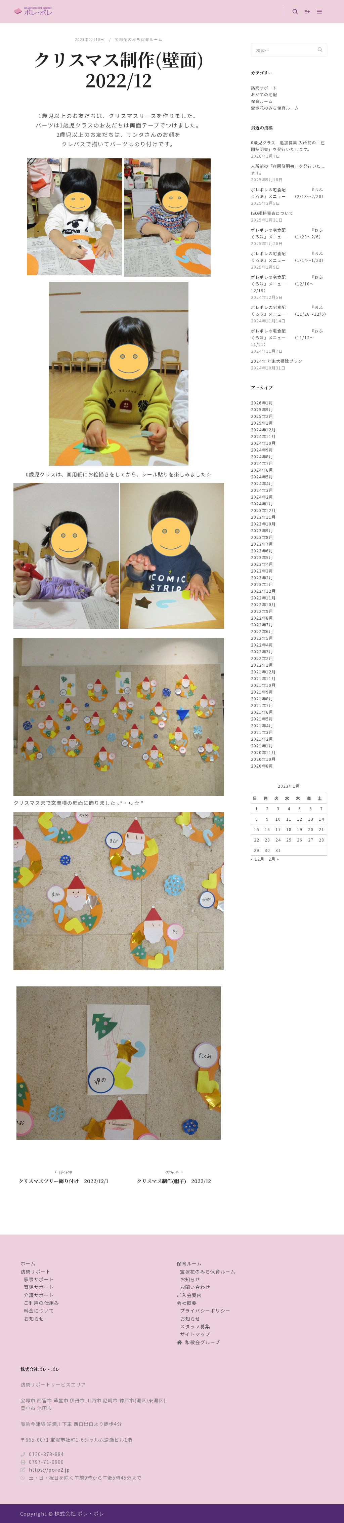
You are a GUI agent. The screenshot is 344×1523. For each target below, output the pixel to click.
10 (278, 819)
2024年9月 (262, 450)
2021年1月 (262, 745)
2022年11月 (263, 597)
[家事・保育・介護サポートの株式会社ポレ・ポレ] (33, 11)
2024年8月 (262, 456)
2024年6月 (262, 470)
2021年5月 (262, 718)
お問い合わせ (195, 1287)
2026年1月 (262, 402)
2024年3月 (262, 490)
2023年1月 (262, 584)
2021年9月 (262, 692)
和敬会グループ (202, 1342)
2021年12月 (263, 671)
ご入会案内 (189, 1295)
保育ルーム (262, 101)
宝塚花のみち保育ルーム (139, 39)
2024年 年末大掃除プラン (276, 361)
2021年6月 (262, 712)
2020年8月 (262, 766)
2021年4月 (262, 725)
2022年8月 (262, 618)
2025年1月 (262, 423)
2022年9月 (262, 611)
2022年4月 (262, 645)
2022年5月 (262, 638)
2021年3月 (262, 732)
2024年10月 (263, 443)
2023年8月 (262, 537)
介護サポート (39, 1295)
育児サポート (39, 1287)
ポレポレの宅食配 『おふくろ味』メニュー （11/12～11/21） (287, 337)
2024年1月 (262, 503)
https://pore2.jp (49, 1469)
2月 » (273, 859)
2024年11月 (263, 436)
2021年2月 (262, 739)
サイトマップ (195, 1334)
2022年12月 (263, 591)
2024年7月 (262, 463)
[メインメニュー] (319, 11)
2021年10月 (263, 685)
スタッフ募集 (195, 1326)
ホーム (28, 1263)
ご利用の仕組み (41, 1302)
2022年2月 (262, 658)
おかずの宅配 (264, 94)
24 (278, 840)
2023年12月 (263, 510)
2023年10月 (263, 523)
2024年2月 (262, 497)
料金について (39, 1310)
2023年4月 (262, 564)
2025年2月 (262, 416)
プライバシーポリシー (205, 1310)
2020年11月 (263, 752)
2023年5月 (262, 557)
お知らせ (34, 1318)
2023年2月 (262, 577)
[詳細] (307, 11)
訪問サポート (264, 87)
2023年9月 (262, 530)
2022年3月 (262, 651)
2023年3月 (262, 571)
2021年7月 (262, 705)
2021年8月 (262, 698)
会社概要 (187, 1302)
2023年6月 (262, 550)
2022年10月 (263, 604)
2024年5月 (262, 476)
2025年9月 (262, 409)
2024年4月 (262, 483)
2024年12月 (263, 429)
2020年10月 (263, 759)
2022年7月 (262, 624)
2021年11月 (263, 678)
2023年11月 (263, 517)
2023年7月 (262, 544)
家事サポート (39, 1279)
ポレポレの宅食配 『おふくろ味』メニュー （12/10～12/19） (287, 283)
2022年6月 (262, 631)
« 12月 (257, 859)
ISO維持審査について (272, 213)
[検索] (295, 11)
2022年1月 (262, 665)
